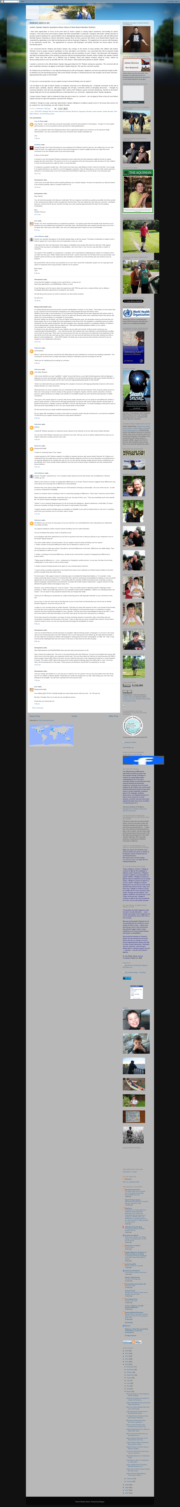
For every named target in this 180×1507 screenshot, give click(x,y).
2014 (127, 1353)
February (130, 1478)
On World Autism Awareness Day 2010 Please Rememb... (137, 1416)
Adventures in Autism (132, 1245)
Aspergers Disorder (85, 111)
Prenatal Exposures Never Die (135, 1284)
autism (132, 994)
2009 (127, 1485)
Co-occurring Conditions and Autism (136, 1272)
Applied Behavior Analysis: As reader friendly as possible (135, 1253)
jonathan (37, 144)
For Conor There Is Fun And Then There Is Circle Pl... (137, 1452)
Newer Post (35, 716)
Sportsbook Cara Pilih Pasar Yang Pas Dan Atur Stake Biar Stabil (136, 1202)
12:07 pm (37, 665)
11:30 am (37, 187)
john (36, 221)
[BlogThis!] (61, 109)
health (132, 995)
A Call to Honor (129, 1247)
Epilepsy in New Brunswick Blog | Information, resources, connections (136, 1330)
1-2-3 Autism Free (131, 1299)
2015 (127, 1351)
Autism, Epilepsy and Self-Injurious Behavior (134, 1306)
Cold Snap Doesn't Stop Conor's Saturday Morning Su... (137, 1412)
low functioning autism (47, 114)
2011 (127, 1361)
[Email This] (59, 109)
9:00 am (37, 624)
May (128, 1386)
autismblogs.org (128, 747)
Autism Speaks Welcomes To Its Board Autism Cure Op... (137, 1439)
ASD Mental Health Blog (133, 1227)
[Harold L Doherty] (143, 764)
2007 (127, 1490)
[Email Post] (55, 108)
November (130, 1369)
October (129, 1372)
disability (137, 994)
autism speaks (97, 111)
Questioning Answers (132, 1189)
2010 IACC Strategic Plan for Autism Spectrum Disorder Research (56, 111)
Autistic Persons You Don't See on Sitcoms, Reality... (137, 1447)
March (129, 1391)
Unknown (37, 348)
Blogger (101, 1502)
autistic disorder (108, 111)
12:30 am (37, 300)
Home (74, 716)
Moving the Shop (130, 1285)
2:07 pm (37, 230)
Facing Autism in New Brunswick (53, 9)
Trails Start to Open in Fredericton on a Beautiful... (137, 1461)
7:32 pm (37, 680)
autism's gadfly (130, 1264)
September (130, 1375)
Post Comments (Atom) (46, 720)
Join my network (137, 998)
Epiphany (128, 1208)
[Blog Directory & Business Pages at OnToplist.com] (136, 967)
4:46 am (37, 439)
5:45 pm (37, 273)
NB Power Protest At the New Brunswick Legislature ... (136, 1421)
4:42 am (37, 418)
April (128, 1389)
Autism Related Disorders (134, 1312)
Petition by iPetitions (134, 102)
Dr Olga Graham (130, 1335)
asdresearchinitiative (132, 1271)
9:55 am (37, 641)
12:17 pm (37, 214)
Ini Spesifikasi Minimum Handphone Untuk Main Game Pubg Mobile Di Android (136, 1257)
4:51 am (37, 467)
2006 (127, 1493)
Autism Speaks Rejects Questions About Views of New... (137, 1443)
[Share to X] (63, 109)
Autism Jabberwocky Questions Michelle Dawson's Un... (136, 1465)
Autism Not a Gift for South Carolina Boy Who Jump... (138, 1469)
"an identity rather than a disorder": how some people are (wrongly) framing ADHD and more (135, 1193)
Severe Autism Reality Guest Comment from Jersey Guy (136, 1425)
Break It (127, 1326)
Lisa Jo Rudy (39, 121)
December (130, 1367)
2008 (127, 1487)
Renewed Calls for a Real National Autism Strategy (137, 1394)
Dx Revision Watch (131, 1235)
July (128, 1380)
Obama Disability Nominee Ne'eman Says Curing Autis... (138, 1403)
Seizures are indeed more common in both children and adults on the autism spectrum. (136, 428)
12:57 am (37, 342)
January (129, 1481)
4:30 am (37, 363)
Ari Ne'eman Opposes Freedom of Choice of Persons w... (137, 1399)
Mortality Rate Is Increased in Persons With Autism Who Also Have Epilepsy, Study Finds (136, 1315)
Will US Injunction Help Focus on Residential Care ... (137, 1434)
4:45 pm (37, 704)
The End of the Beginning (132, 1279)
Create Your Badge (137, 754)
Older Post (113, 716)
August (129, 1378)
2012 (127, 1359)
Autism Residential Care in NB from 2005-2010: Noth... (138, 1430)
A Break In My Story (131, 1301)
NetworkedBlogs (135, 986)
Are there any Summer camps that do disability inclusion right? (136, 1293)
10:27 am (37, 173)
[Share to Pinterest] (67, 109)
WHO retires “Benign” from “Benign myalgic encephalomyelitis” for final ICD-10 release (135, 1238)
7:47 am (37, 514)
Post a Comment (37, 708)
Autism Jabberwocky (132, 1277)
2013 (127, 1356)
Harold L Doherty (128, 697)
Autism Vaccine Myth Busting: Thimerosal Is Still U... (136, 1474)
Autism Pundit (130, 1291)
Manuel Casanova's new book (134, 1266)
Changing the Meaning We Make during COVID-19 (135, 1229)
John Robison (39, 236)
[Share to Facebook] (65, 109)
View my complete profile (131, 1182)
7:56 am (37, 138)
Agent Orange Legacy (133, 1200)
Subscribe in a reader (130, 1172)
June (128, 1383)
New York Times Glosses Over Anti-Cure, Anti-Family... (138, 1408)
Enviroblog (129, 1322)
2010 (127, 1364)
